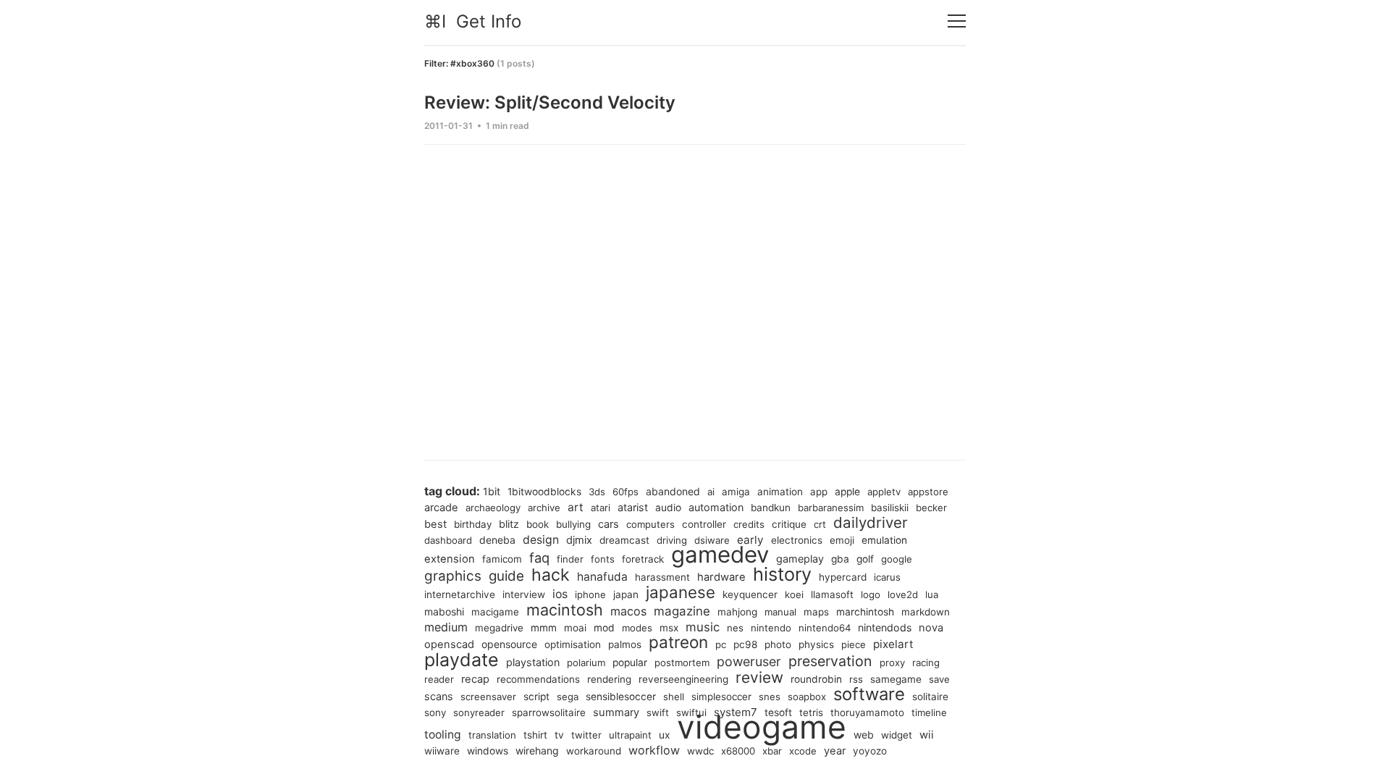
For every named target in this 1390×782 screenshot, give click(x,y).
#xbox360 (472, 63)
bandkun (771, 507)
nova (931, 627)
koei (794, 594)
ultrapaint (630, 735)
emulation (884, 540)
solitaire (930, 696)
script (536, 696)
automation (716, 507)
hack (550, 575)
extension (449, 559)
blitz (509, 524)
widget (896, 735)
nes (735, 628)
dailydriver (870, 522)
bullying (573, 524)
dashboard (448, 540)
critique (789, 524)
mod (604, 628)
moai (575, 628)
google (896, 559)
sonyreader (479, 712)
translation (492, 735)
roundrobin (816, 679)
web (864, 734)
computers (650, 524)
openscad (449, 644)
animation (780, 491)
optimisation (572, 644)
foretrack (643, 559)
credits (748, 524)
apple (847, 491)
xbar (772, 751)
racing (926, 662)
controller (704, 524)
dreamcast (624, 540)
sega (567, 696)
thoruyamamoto (867, 712)
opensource (509, 644)
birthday (473, 524)
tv (559, 735)
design (541, 540)
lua (931, 594)
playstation (533, 662)
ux (664, 735)
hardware (721, 577)
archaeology (493, 507)
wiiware (442, 751)
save (939, 679)
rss (856, 679)
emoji (842, 540)
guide (506, 576)
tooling (442, 734)
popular (629, 662)
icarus (887, 577)
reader (439, 679)
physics (816, 644)
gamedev (720, 554)
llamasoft (832, 594)
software (869, 694)
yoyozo (870, 751)
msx (669, 628)
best (435, 524)
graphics (452, 576)
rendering (609, 679)
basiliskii (890, 507)
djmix (579, 540)
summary (616, 712)
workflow (654, 750)
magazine (682, 611)
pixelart (893, 644)
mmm (544, 628)
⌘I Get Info (472, 21)
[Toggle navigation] (957, 21)
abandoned (673, 491)
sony (435, 712)
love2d (903, 594)
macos (628, 611)
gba (840, 559)
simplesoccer (721, 696)
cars (608, 524)
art (576, 507)
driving (672, 540)
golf (865, 559)
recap (475, 679)
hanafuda (602, 577)
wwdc (700, 751)
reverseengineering (683, 679)
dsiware (712, 540)
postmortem (681, 662)
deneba (497, 540)
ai (711, 491)
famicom (502, 559)
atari (600, 507)
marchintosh (865, 612)
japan (626, 594)
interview (523, 594)
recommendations (538, 679)
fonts (603, 559)
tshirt (535, 735)
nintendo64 (825, 628)
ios (560, 594)
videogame (761, 727)
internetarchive (459, 594)
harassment (662, 577)
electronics (796, 540)
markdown (925, 612)
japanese (680, 592)
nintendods (884, 627)
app (818, 491)
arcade (441, 507)
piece (853, 644)
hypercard (843, 577)
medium (446, 627)
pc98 (745, 644)
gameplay (800, 558)
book (537, 524)
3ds (597, 491)
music (703, 627)
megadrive (499, 628)
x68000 (738, 751)
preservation (830, 661)
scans (438, 696)
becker (931, 507)
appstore (928, 491)
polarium (586, 662)
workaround (593, 751)
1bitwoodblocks (544, 491)
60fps (625, 491)
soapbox (807, 696)
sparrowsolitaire (549, 712)
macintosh (564, 609)
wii (926, 734)
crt (820, 524)
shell (673, 696)
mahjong (737, 612)
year (835, 750)
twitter (586, 735)
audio (668, 507)
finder (570, 559)
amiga (736, 491)
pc (720, 644)
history (782, 574)
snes (769, 696)
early (750, 540)
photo (777, 644)
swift (657, 712)
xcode (803, 751)
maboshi (444, 611)
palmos (624, 644)
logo (870, 594)
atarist (633, 507)
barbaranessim (831, 507)
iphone (590, 594)
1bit (491, 491)
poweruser (749, 661)
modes (637, 628)
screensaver (488, 696)
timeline (929, 712)
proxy (892, 662)
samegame (896, 679)
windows (487, 751)
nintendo (771, 628)
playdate (461, 659)
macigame (495, 612)
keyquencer (750, 594)
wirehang (537, 750)
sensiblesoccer (621, 696)
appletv (884, 491)
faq (539, 558)
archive (544, 507)
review (759, 677)
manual (780, 612)
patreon (678, 642)
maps (816, 612)
